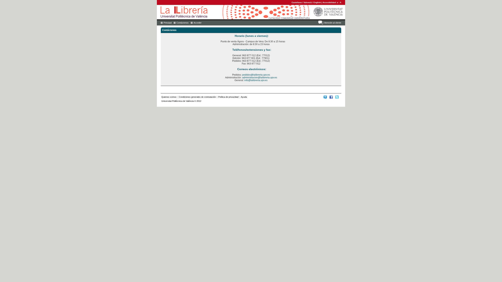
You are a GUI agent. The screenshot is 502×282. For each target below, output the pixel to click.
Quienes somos (168, 97)
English (317, 2)
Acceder (198, 23)
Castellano (297, 2)
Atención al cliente (332, 23)
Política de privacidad (228, 97)
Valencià (308, 2)
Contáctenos (182, 23)
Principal (168, 23)
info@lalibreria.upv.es (255, 80)
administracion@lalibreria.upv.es (259, 77)
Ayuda (244, 97)
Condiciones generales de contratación (197, 97)
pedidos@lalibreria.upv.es (256, 74)
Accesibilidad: (330, 2)
